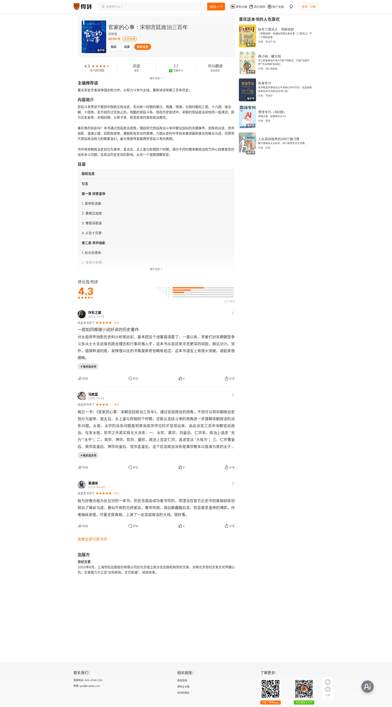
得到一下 (216, 7)
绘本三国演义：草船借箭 (276, 29)
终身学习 (264, 83)
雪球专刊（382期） (272, 112)
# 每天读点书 (88, 366)
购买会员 (142, 46)
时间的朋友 (183, 692)
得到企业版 (183, 686)
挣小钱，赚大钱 (269, 56)
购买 (114, 46)
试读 (127, 46)
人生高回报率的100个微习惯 (279, 139)
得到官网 (182, 680)
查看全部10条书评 (92, 539)
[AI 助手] (367, 686)
